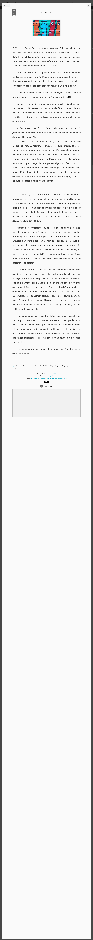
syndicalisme (54, 379)
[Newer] (4, 5)
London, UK (49, 376)
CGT (31, 379)
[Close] (88, 5)
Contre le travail (46, 12)
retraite (47, 379)
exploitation (37, 379)
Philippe (54, 373)
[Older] (8, 5)
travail (65, 379)
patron (43, 379)
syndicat (60, 379)
